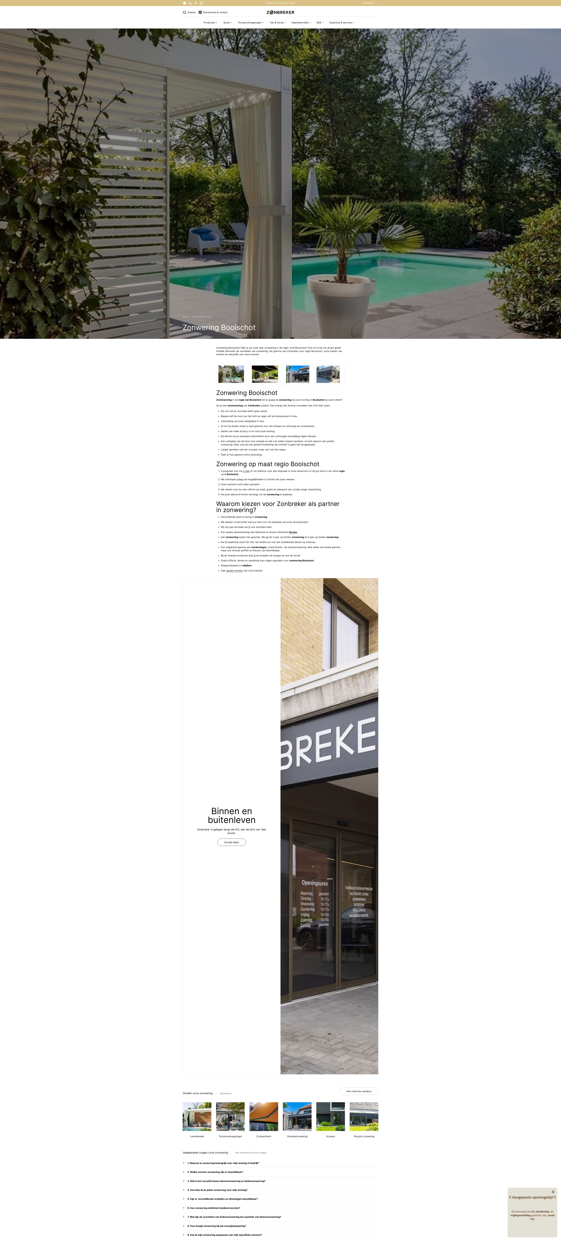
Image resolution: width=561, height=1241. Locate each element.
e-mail (246, 471)
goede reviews (235, 570)
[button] (189, 12)
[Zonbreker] (280, 12)
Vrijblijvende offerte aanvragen (280, 3)
